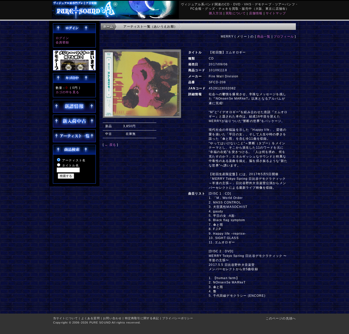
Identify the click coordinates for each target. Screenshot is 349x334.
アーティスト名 (74, 160)
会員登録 (62, 42)
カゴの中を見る (67, 92)
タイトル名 (70, 165)
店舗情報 (256, 13)
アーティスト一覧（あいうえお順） (150, 26)
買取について (236, 13)
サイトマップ (276, 13)
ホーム (108, 26)
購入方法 (216, 13)
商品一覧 (264, 36)
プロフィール (284, 36)
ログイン (62, 38)
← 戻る (110, 144)
